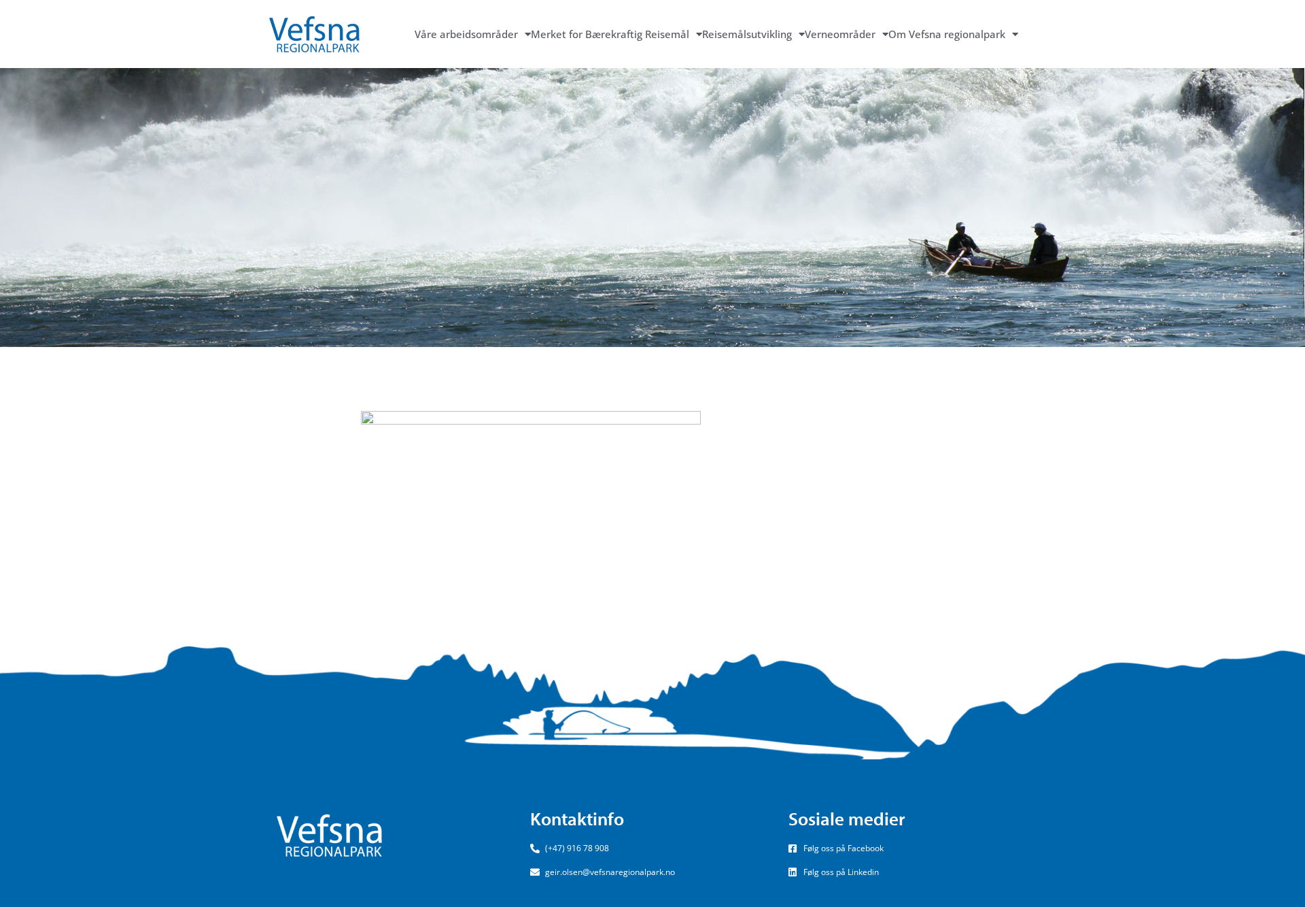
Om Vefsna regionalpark (946, 34)
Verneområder (840, 34)
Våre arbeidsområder (466, 34)
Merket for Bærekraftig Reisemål (610, 34)
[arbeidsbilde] (531, 495)
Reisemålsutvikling (747, 34)
